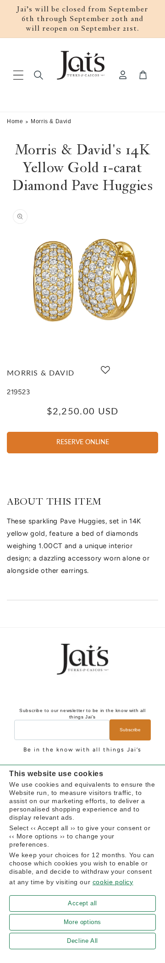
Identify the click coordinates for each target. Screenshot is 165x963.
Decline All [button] (82, 940)
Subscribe (130, 729)
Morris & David (51, 121)
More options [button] (82, 922)
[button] (18, 75)
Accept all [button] (82, 903)
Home (15, 121)
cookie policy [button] (113, 882)
